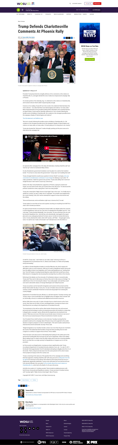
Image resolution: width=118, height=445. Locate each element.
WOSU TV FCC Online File (87, 426)
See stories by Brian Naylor (33, 408)
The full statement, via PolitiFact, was (33, 118)
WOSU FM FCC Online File (87, 420)
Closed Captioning (68, 432)
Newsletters (77, 14)
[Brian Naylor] (21, 405)
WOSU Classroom (59, 14)
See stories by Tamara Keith (34, 395)
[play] (18, 10)
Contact (65, 429)
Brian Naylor (32, 37)
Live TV (89, 3)
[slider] (24, 10)
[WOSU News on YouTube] (90, 33)
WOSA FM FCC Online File (87, 423)
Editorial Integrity (67, 423)
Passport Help (67, 435)
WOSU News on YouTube (89, 46)
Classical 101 (39, 14)
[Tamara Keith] (21, 394)
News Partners (21, 21)
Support (68, 14)
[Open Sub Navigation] (82, 3)
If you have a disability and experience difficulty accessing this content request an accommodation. (90, 430)
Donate (98, 3)
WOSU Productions (50, 435)
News (47, 423)
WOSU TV (29, 14)
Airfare (92, 14)
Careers (65, 426)
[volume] (22, 9)
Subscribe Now (89, 59)
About (65, 420)
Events (85, 14)
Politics (34, 380)
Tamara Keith (25, 37)
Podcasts (48, 14)
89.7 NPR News (20, 14)
